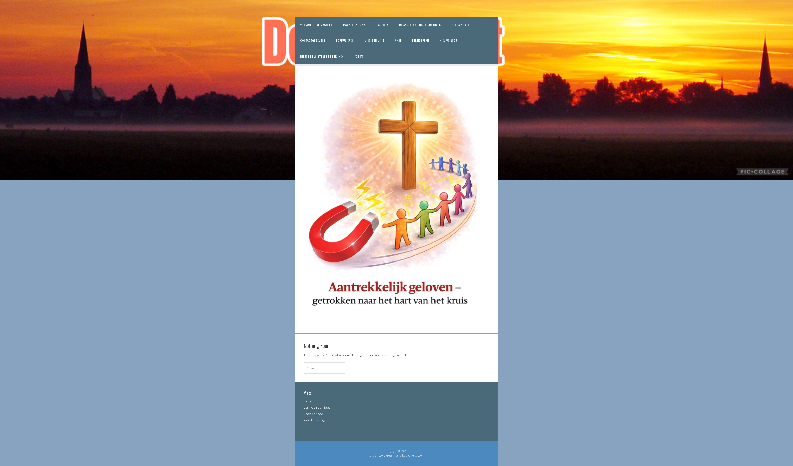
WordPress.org (314, 420)
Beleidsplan (420, 40)
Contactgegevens (312, 40)
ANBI (398, 40)
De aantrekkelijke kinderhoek (420, 24)
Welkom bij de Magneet (316, 24)
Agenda (383, 24)
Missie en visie (374, 40)
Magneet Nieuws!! (355, 24)
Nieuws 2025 (448, 40)
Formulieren (345, 40)
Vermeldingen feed (317, 407)
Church (373, 455)
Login (307, 401)
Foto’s (359, 56)
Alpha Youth (461, 24)
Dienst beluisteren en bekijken (321, 56)
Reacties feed (313, 414)
